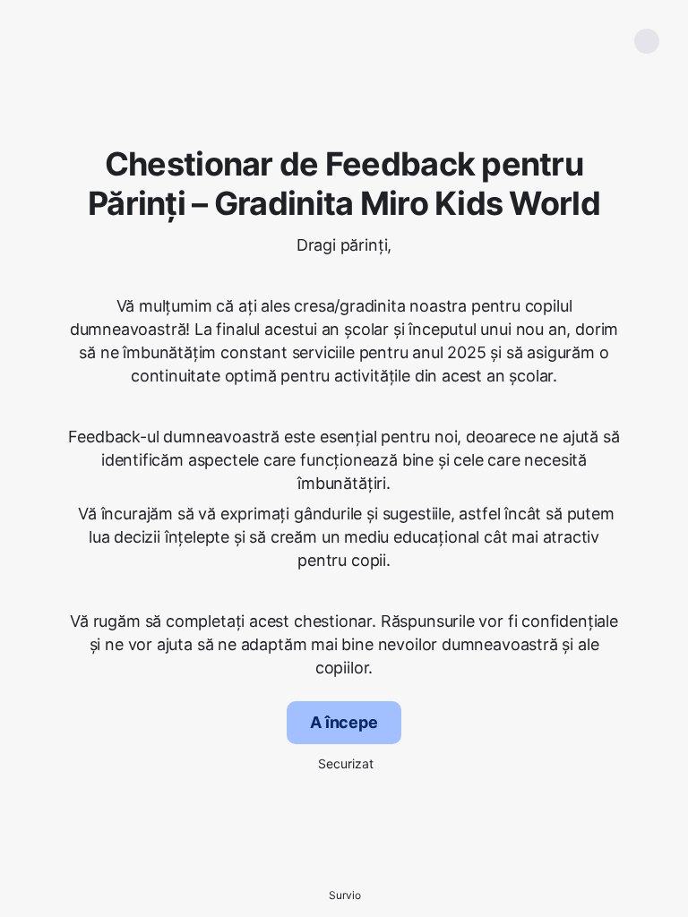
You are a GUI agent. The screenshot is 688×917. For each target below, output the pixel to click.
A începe (344, 722)
